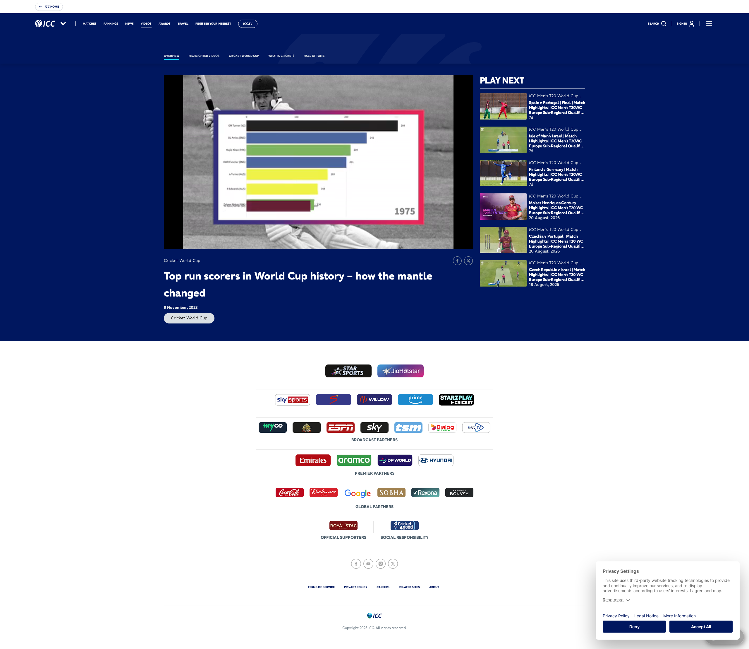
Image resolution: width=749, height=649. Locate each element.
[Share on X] (468, 260)
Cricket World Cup (189, 318)
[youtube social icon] (368, 564)
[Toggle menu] (709, 23)
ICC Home (52, 6)
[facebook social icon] (356, 564)
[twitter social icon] (393, 564)
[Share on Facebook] (457, 260)
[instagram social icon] (381, 564)
